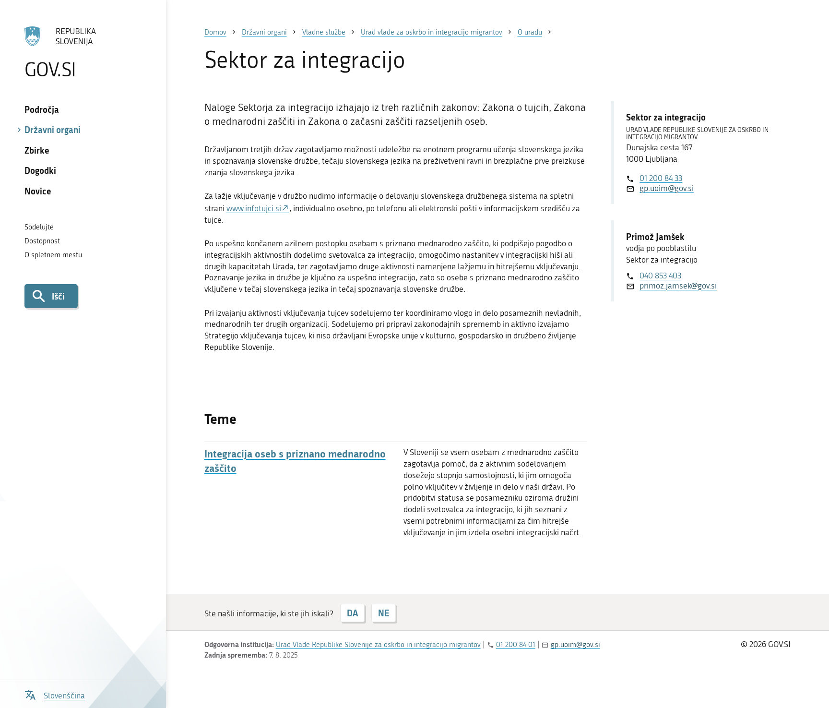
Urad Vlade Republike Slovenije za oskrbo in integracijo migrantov (378, 644)
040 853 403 (660, 275)
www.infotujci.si (253, 208)
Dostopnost (42, 241)
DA (352, 613)
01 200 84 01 (515, 644)
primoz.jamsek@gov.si (678, 285)
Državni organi (52, 129)
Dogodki (40, 170)
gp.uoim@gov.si (667, 188)
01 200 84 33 (661, 178)
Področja (41, 109)
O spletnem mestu (53, 255)
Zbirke (36, 150)
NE (383, 613)
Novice (37, 191)
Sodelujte (39, 227)
